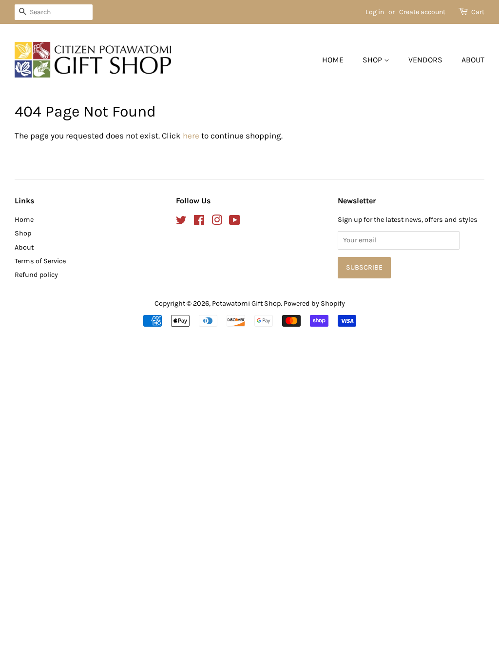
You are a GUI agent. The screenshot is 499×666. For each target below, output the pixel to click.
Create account (422, 12)
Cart (477, 12)
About (472, 59)
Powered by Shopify (314, 303)
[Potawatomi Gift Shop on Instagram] (216, 222)
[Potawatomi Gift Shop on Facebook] (199, 222)
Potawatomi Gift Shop (246, 303)
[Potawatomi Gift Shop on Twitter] (181, 222)
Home (333, 59)
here (191, 135)
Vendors (425, 59)
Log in (374, 12)
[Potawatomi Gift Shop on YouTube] (234, 222)
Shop (373, 59)
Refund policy (36, 275)
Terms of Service (40, 261)
